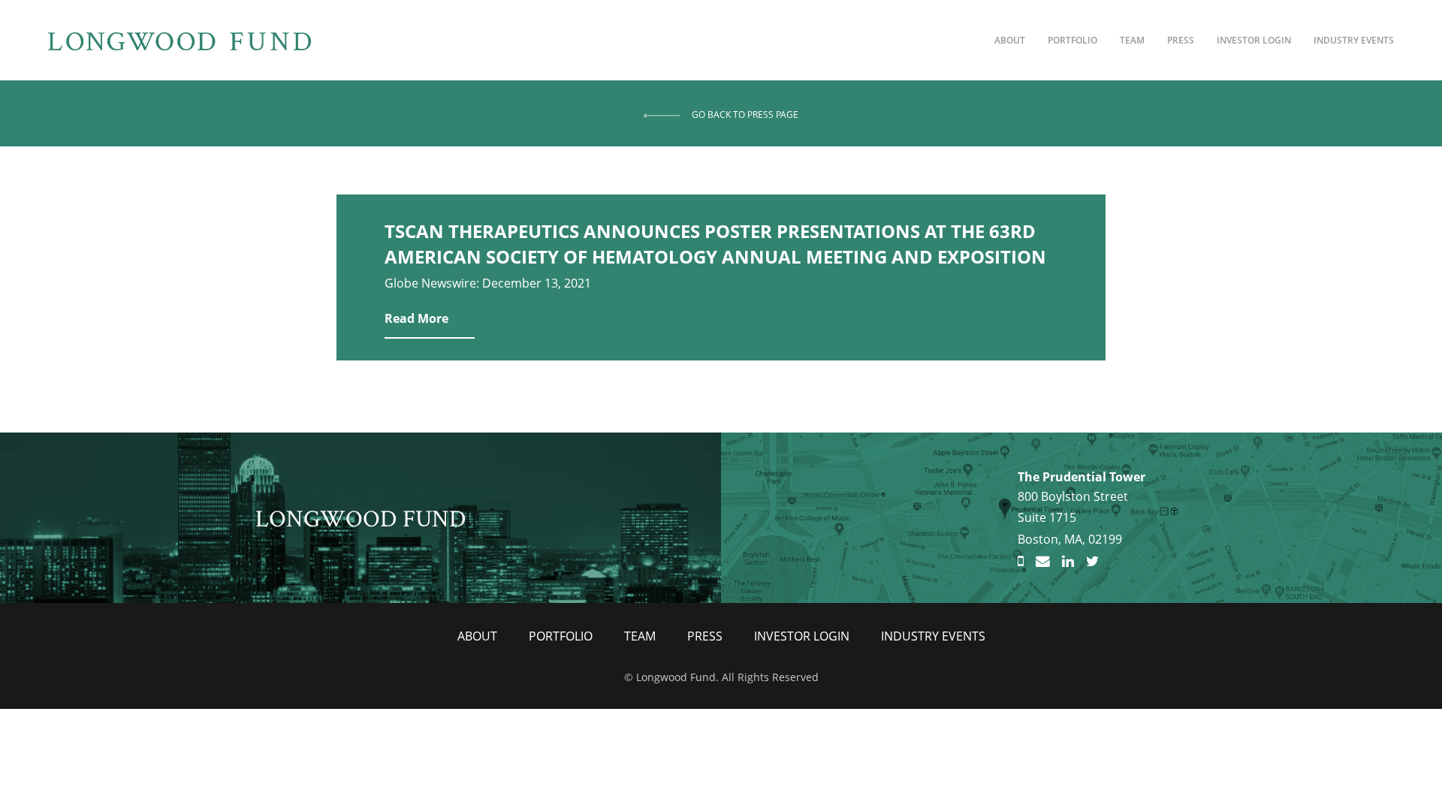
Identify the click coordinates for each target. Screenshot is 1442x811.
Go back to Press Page (745, 114)
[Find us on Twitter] (1092, 561)
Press (1180, 40)
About (1009, 40)
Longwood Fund (360, 517)
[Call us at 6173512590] (1021, 561)
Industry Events (1354, 40)
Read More (416, 318)
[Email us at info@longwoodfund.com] (1043, 561)
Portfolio (1072, 40)
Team (1132, 40)
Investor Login (1254, 40)
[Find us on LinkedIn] (1068, 561)
